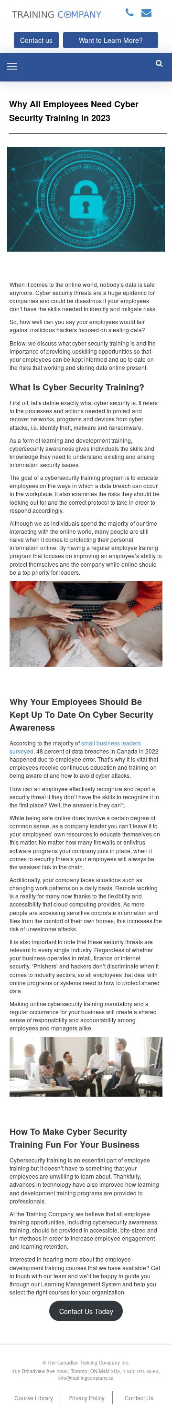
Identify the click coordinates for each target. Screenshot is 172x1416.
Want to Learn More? (111, 40)
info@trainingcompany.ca (86, 1378)
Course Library (33, 1398)
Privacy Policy (86, 1398)
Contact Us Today (86, 1311)
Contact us (36, 40)
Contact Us (139, 1398)
